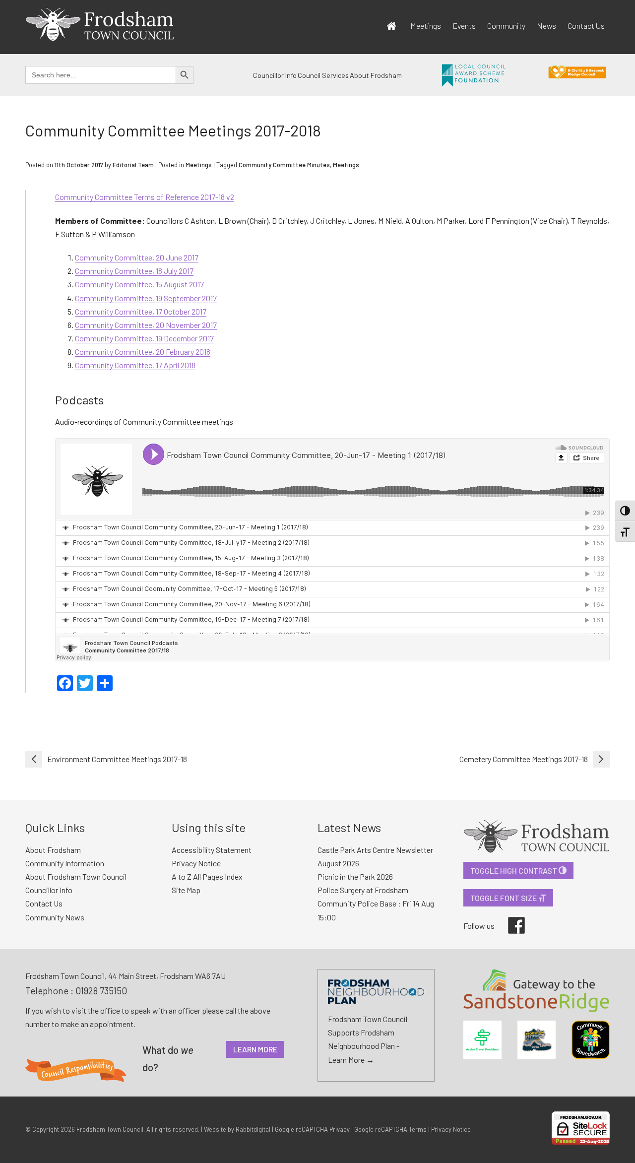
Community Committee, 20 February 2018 (142, 351)
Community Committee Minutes (284, 165)
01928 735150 (101, 990)
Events (464, 25)
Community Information (64, 863)
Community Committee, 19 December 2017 (144, 338)
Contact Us (586, 25)
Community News (54, 917)
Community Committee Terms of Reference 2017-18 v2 (144, 196)
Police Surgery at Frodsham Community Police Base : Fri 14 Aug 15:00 (376, 903)
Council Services (323, 75)
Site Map (186, 890)
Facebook (509, 916)
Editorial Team (133, 165)
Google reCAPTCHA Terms (390, 1129)
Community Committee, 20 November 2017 (146, 324)
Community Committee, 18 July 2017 (134, 270)
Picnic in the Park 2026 (355, 876)
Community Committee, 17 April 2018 (135, 365)
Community (506, 25)
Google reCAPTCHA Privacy (312, 1129)
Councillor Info (275, 75)
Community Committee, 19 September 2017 (146, 298)
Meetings (425, 25)
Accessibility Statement (212, 849)
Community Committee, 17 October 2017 (140, 311)
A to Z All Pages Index (207, 876)
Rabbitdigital (253, 1129)
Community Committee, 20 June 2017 (136, 257)
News (546, 25)
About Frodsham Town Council (76, 876)
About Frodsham (376, 75)
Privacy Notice (196, 863)
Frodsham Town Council (109, 1129)
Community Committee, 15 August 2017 (139, 284)
